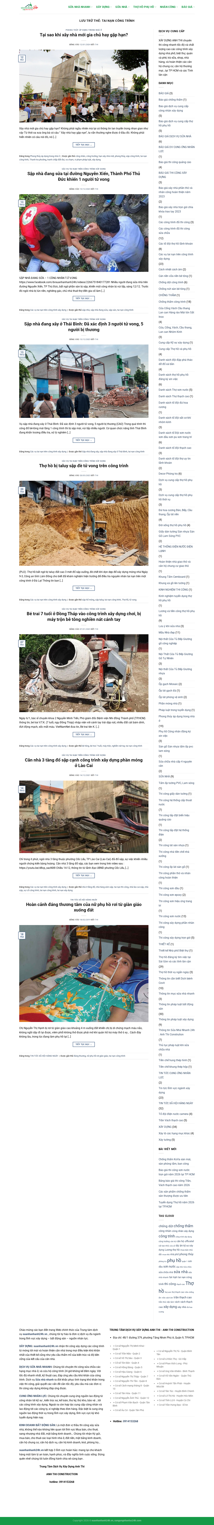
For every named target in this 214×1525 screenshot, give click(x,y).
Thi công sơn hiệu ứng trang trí (175, 903)
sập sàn (112, 310)
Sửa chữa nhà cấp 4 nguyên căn (175, 764)
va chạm (70, 159)
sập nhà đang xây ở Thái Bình (113, 451)
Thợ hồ (125, 599)
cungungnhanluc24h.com (127, 1520)
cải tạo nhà (164, 1246)
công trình (167, 1236)
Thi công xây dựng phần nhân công (176, 925)
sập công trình (132, 156)
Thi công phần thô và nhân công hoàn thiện (174, 875)
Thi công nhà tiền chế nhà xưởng (174, 854)
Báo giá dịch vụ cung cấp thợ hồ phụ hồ (176, 123)
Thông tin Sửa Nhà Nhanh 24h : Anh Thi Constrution (177, 1032)
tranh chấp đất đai (56, 159)
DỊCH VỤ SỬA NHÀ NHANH (35, 1366)
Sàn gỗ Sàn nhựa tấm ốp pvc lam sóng (176, 748)
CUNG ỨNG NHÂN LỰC (32, 1396)
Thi (96, 45)
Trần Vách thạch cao (171, 1120)
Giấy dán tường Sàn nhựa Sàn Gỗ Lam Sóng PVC (176, 534)
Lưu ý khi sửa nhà (169, 626)
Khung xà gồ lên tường (172, 583)
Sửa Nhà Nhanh (79, 7)
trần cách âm (167, 1298)
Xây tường (165, 1139)
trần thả (162, 1302)
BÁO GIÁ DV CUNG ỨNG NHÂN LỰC (177, 149)
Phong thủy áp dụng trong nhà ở (84, 30)
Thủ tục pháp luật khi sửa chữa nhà (174, 1047)
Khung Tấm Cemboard (172, 576)
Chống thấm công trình (172, 301)
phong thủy (120, 156)
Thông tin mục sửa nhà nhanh (176, 993)
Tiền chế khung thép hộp (173, 1066)
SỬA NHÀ (121, 7)
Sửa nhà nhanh (44, 1379)
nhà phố (174, 1254)
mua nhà (166, 1254)
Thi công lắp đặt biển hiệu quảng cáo (174, 817)
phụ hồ (174, 1260)
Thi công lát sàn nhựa (172, 845)
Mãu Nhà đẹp (167, 632)
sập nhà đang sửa (99, 310)
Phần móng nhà (168, 703)
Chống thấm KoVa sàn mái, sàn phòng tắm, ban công (175, 1161)
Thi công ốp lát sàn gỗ (172, 866)
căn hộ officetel (185, 1241)
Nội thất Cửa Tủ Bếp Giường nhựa (175, 671)
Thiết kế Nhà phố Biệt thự (174, 950)
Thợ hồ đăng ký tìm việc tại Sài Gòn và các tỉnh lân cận (175, 959)
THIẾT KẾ (164, 944)
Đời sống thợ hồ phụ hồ (172, 525)
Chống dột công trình (171, 282)
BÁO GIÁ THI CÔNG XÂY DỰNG (173, 175)
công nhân (80, 156)
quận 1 (184, 1261)
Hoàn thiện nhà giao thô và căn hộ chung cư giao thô (175, 564)
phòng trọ (163, 1261)
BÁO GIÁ (187, 7)
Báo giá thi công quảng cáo (175, 162)
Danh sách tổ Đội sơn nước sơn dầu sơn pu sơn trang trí (175, 435)
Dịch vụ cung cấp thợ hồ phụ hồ (175, 482)
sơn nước (169, 1266)
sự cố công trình (31, 890)
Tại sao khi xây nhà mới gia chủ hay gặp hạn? (84, 34)
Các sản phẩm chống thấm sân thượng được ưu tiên (175, 1194)
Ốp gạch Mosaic (168, 684)
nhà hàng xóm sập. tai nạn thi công (112, 887)
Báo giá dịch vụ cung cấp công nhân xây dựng (173, 108)
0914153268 (130, 1421)
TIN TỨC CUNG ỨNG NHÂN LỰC (174, 1075)
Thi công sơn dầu (169, 888)
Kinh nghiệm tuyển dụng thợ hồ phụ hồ (175, 598)
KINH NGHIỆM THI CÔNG (173, 589)
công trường (92, 156)
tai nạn (173, 1277)
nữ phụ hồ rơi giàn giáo (97, 1056)
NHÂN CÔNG (168, 7)
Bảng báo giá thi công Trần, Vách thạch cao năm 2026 (175, 1183)
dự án (179, 1245)
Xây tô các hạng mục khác (174, 1133)
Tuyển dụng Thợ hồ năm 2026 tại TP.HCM (176, 1204)
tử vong (132, 599)
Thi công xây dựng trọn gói (174, 937)
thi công (170, 1284)
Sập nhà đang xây (90, 451)
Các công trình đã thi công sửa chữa (174, 231)
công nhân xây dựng (183, 1231)
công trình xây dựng (184, 1237)
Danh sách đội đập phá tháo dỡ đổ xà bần (175, 362)
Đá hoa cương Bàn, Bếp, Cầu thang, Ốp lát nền (175, 512)
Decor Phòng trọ (168, 473)
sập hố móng (88, 599)
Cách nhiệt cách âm (170, 269)
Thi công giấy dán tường (173, 793)
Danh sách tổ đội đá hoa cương (173, 405)
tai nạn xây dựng (65, 890)
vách (177, 1302)
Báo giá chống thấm (171, 99)
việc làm (170, 1302)
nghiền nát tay (118, 746)
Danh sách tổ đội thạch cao (175, 447)
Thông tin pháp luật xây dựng (176, 1019)
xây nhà (182, 1307)
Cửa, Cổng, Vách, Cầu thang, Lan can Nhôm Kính (175, 329)
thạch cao (181, 1284)
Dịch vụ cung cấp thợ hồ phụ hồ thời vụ (175, 497)
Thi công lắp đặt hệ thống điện (174, 832)
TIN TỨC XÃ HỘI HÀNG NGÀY (83, 900)
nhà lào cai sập (137, 887)
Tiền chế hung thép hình (173, 1060)
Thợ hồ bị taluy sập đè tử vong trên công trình (83, 465)
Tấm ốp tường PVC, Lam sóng (176, 783)
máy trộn (107, 746)
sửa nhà (181, 1272)
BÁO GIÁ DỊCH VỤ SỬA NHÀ (175, 136)
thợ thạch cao (178, 1292)
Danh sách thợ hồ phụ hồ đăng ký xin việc (173, 377)
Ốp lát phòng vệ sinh (171, 697)
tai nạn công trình (125, 310)
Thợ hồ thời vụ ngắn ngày (174, 972)
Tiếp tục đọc (84, 145)
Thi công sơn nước (170, 916)
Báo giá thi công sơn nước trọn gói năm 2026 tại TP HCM (177, 1172)
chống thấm (183, 1226)
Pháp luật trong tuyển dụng (175, 710)
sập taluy (99, 599)
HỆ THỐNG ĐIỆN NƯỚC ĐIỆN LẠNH (176, 549)
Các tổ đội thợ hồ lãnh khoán (176, 243)
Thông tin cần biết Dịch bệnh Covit (176, 980)
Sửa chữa (187, 1267)
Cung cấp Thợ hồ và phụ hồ (175, 349)
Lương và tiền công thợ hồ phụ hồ (177, 613)
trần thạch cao (183, 1297)
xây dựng (96, 159)
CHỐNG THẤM (167, 295)
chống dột (166, 1226)
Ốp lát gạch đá (167, 690)
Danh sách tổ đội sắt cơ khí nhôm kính (175, 420)
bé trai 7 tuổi (96, 746)
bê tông (85, 746)
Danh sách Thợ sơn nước (173, 389)
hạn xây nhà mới (106, 156)
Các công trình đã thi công (174, 222)
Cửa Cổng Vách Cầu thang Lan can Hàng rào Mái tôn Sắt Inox (176, 312)
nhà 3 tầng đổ (88, 887)
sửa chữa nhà (166, 1272)
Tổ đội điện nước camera (173, 1114)
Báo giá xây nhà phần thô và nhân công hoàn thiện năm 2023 (175, 192)
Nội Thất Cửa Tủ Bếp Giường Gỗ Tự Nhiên (176, 656)
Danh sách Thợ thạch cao (174, 396)
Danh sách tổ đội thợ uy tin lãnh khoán (175, 461)
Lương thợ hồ (172, 1249)
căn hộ (173, 1241)
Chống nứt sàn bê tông (172, 288)
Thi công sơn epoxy (170, 894)
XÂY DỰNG (103, 7)
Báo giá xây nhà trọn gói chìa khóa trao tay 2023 (176, 209)
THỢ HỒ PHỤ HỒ (143, 7)
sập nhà (86, 310)
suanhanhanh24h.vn (46, 1346)
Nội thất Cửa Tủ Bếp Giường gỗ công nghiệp (175, 641)
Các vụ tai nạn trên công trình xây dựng (84, 169)
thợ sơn (168, 1292)
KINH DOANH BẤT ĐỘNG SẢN (37, 1425)
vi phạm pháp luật (83, 159)
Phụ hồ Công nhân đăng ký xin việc (175, 733)
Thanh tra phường (38, 159)
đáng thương (80, 1056)
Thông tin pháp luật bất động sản (176, 1006)
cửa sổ (172, 1246)
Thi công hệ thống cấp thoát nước (175, 802)
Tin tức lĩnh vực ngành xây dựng (174, 1090)
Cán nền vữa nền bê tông (173, 276)
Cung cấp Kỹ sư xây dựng (174, 342)
